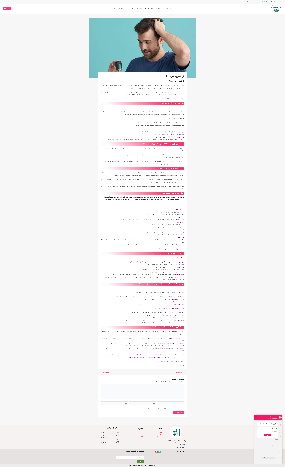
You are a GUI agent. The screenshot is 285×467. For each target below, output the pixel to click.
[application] (163, 9)
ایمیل (143, 454)
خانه (171, 9)
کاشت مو (166, 9)
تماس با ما (120, 9)
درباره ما (126, 9)
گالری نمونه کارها (142, 9)
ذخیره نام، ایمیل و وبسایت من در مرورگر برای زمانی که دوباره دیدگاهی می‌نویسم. (165, 408)
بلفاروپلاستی (132, 9)
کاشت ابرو (151, 9)
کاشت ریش (158, 9)
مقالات (114, 9)
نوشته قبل (179, 372)
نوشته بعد (106, 372)
